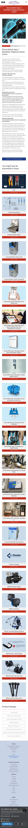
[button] (26, 2)
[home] (14, 3)
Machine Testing (14, 768)
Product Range (14, 764)
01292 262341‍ (15, 757)
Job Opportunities (14, 783)
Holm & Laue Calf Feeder (14, 771)
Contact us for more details (14, 159)
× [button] (26, 808)
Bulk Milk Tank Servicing (14, 769)
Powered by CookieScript (6, 826)
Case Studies (13, 781)
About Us (14, 776)
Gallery (13, 788)
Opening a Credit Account (14, 785)
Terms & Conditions (14, 799)
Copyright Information (13, 804)
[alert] (14, 817)
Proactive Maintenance (13, 766)
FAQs (14, 787)
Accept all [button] (7, 823)
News (14, 790)
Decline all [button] (20, 823)
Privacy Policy (13, 801)
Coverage (14, 778)
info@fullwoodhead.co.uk (14, 756)
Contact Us (14, 792)
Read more (13, 814)
